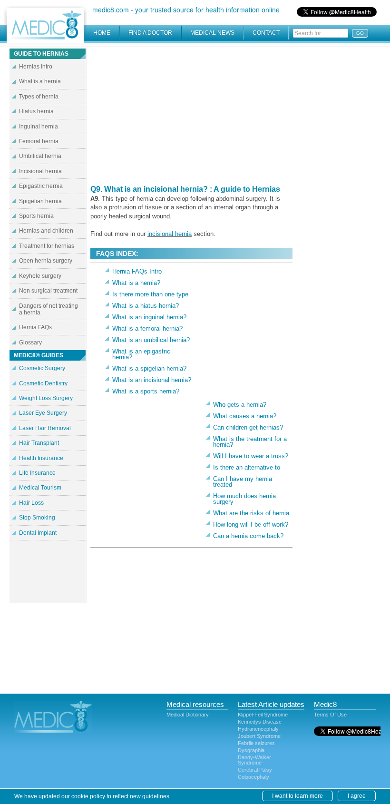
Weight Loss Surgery (46, 398)
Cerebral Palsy (255, 770)
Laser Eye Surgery (43, 413)
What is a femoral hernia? (147, 328)
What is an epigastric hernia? (141, 354)
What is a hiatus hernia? (145, 305)
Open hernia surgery (45, 260)
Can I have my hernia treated (242, 481)
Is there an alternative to (246, 467)
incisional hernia (169, 233)
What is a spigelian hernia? (149, 368)
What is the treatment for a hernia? (250, 441)
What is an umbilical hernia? (151, 339)
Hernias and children (46, 230)
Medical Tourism (40, 487)
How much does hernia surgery (244, 498)
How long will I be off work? (250, 524)
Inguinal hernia (38, 126)
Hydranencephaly (258, 729)
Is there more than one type (150, 294)
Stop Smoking (37, 517)
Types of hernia (38, 96)
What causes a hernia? (244, 416)
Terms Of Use (330, 714)
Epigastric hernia (41, 186)
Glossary (30, 342)
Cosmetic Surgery (42, 368)
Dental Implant (38, 532)
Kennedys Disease (260, 722)
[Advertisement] (192, 114)
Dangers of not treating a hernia (48, 309)
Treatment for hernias (46, 246)
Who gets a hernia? (239, 404)
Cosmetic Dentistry (43, 383)
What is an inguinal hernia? (149, 317)
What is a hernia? (136, 282)
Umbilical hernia (40, 156)
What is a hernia (40, 81)
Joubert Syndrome (259, 736)
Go (360, 33)
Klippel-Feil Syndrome (263, 714)
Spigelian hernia (40, 201)
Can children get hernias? (248, 427)
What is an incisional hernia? (151, 379)
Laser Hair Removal (45, 428)
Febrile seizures (256, 743)
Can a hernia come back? (248, 535)
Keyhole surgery (40, 276)
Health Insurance (41, 458)
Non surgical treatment (48, 290)
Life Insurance (37, 473)
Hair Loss (31, 503)
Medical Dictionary (187, 714)
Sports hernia (36, 216)
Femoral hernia (38, 141)
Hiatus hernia (36, 111)
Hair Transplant (39, 443)
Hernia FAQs (35, 327)
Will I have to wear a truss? (250, 456)
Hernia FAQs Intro (137, 271)
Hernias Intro (35, 66)
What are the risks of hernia (251, 513)
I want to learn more (297, 796)
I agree (357, 796)
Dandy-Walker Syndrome (254, 760)
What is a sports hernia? (145, 391)
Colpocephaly (253, 777)
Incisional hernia (40, 171)
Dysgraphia (251, 750)
